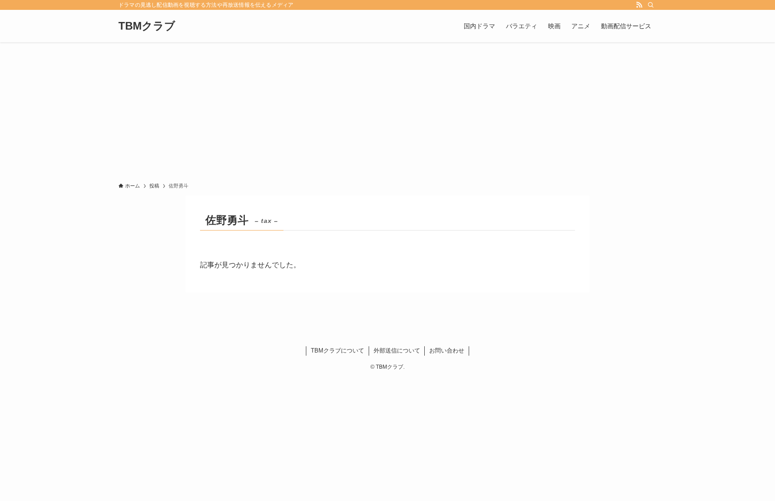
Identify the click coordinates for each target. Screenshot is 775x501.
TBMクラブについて (337, 350)
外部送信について (397, 350)
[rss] (639, 5)
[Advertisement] (387, 109)
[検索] (651, 5)
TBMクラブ (146, 26)
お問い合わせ (446, 350)
